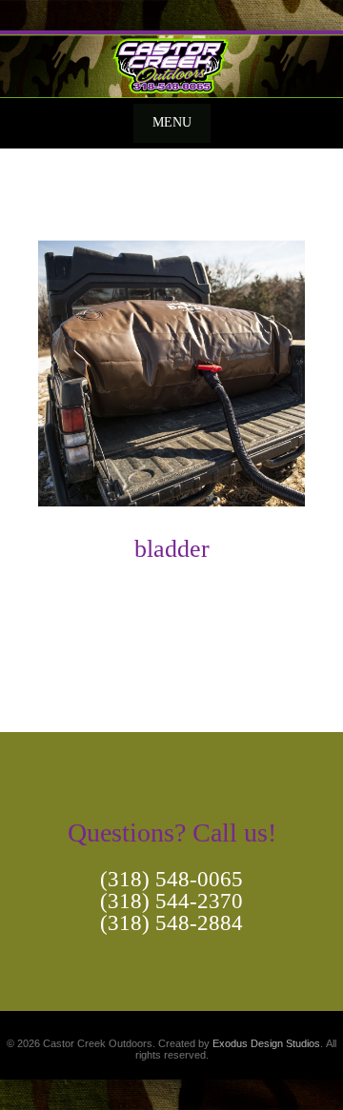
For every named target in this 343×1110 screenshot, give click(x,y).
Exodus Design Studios (266, 1043)
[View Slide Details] (171, 64)
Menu (172, 122)
